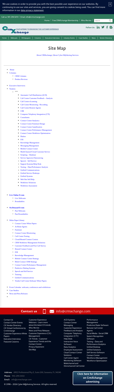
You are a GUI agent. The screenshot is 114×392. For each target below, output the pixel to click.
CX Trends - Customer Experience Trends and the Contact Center (40, 341)
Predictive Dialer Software (97, 325)
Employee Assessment (73, 350)
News (94, 38)
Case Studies (83, 38)
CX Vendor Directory (12, 325)
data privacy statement (32, 10)
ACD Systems (69, 320)
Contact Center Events (13, 322)
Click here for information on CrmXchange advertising (92, 377)
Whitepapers (26, 38)
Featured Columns (11, 342)
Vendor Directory (106, 38)
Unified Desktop (93, 347)
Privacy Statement (36, 347)
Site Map (32, 349)
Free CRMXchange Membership (65, 20)
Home (46, 20)
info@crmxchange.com (35, 17)
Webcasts (14, 38)
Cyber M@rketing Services (29, 384)
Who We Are (86, 20)
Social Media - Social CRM (97, 333)
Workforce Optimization (97, 361)
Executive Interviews (52, 38)
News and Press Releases (39, 330)
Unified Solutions (94, 350)
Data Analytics (70, 347)
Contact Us (8, 320)
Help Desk (68, 339)
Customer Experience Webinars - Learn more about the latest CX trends (40, 322)
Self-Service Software (96, 352)
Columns (38, 38)
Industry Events (69, 38)
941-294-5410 (13, 17)
